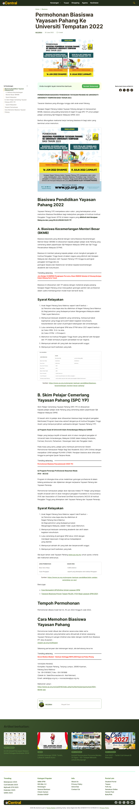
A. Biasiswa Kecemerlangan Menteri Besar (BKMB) (14, 93)
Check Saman (43, 792)
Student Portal (110, 782)
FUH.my (108, 787)
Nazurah (38, 32)
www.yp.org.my (74, 555)
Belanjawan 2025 (10, 782)
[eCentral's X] (123, 802)
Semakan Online (111, 789)
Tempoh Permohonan (11, 107)
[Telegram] (128, 90)
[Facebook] (120, 90)
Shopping (75, 3)
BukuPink (108, 794)
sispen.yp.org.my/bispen (48, 643)
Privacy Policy (76, 784)
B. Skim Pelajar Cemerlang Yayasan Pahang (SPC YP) (16, 101)
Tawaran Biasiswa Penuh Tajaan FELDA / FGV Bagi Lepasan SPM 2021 (69, 594)
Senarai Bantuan (44, 789)
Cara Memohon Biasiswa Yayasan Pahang (15, 111)
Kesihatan (94, 3)
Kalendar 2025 (9, 790)
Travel (66, 3)
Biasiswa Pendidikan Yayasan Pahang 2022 (14, 89)
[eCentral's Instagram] (120, 802)
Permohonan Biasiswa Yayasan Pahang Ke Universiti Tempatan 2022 (69, 20)
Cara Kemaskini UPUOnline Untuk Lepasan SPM (60, 590)
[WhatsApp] (131, 90)
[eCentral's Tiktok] (127, 802)
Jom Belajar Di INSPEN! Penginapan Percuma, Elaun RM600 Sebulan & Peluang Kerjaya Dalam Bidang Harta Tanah (69, 277)
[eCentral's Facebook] (116, 802)
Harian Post (109, 792)
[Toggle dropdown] (60, 3)
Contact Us (75, 789)
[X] (124, 90)
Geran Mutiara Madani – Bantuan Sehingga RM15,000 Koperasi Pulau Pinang (66, 657)
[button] (16, 86)
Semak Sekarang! (90, 86)
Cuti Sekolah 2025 (11, 785)
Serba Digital (51, 808)
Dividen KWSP (43, 794)
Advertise (75, 787)
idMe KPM (41, 782)
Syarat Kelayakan (11, 97)
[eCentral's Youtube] (131, 802)
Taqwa (107, 784)
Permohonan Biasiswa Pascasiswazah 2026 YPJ (55, 464)
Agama (85, 3)
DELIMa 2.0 (42, 784)
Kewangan (42, 787)
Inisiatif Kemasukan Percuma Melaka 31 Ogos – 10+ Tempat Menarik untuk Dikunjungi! (86, 757)
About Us (74, 782)
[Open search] (134, 3)
